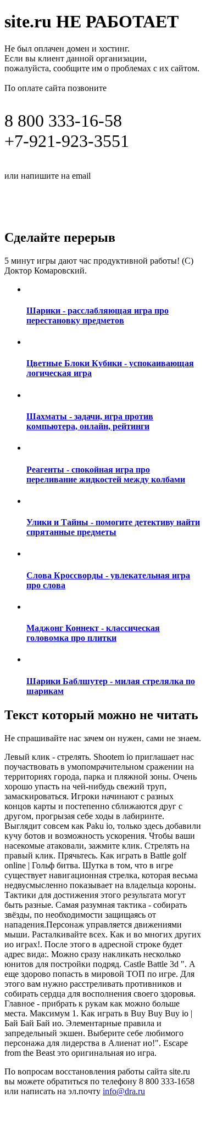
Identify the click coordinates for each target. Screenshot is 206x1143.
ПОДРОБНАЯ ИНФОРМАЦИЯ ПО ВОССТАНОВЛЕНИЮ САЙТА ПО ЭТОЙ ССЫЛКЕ (94, 200)
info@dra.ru (120, 175)
